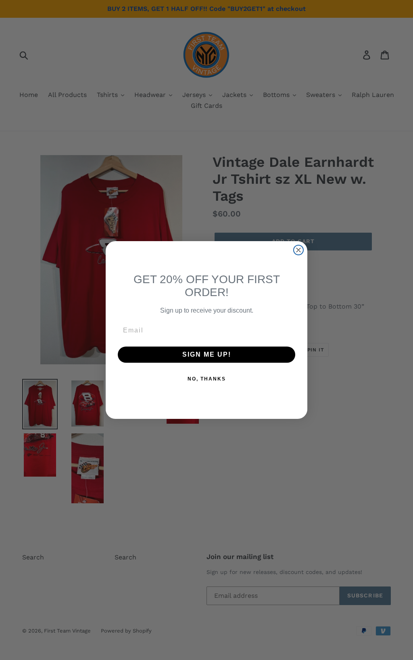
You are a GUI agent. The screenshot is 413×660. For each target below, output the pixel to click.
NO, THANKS (207, 379)
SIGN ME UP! (206, 354)
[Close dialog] (298, 250)
